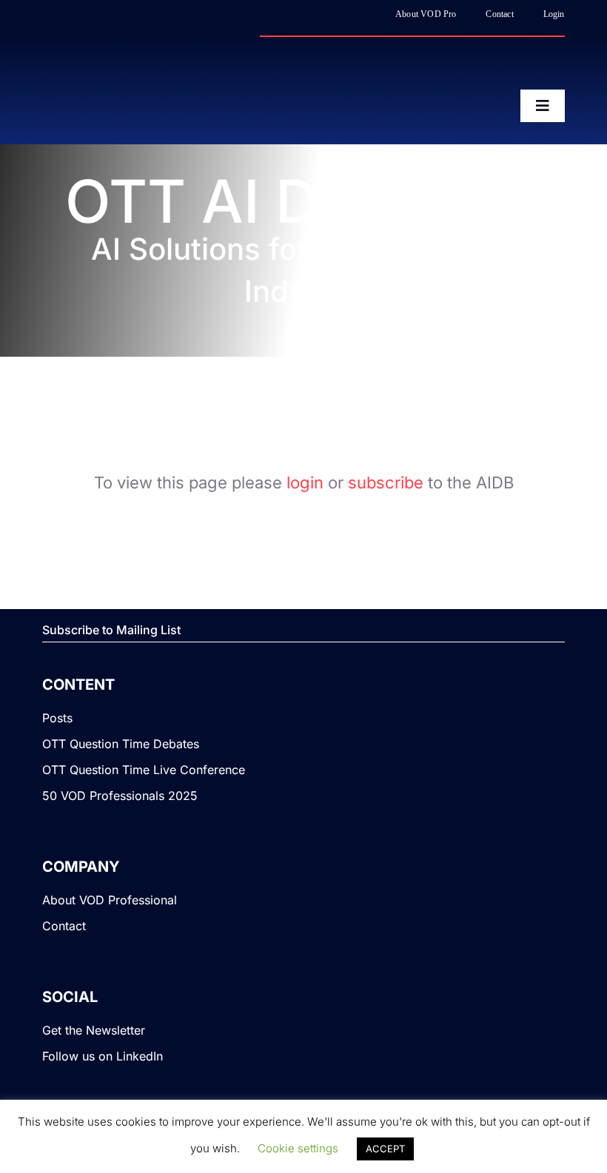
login (304, 482)
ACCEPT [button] (385, 1148)
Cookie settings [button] (298, 1148)
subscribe (385, 482)
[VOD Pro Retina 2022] (171, 67)
